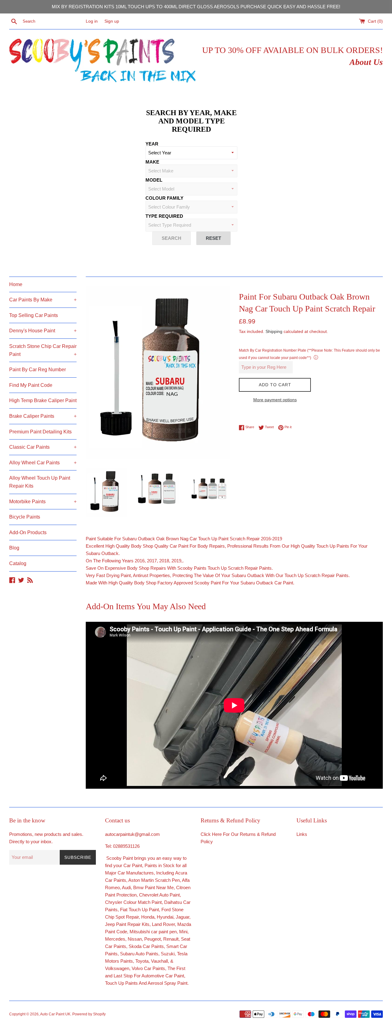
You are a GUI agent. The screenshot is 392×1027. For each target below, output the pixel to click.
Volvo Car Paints (148, 968)
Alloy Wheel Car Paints (43, 462)
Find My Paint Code (30, 385)
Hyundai (165, 916)
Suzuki (168, 953)
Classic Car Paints (43, 447)
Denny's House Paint (43, 330)
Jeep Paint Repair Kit (126, 924)
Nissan (135, 939)
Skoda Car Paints (146, 946)
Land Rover (163, 924)
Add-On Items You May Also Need (146, 606)
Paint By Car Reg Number (37, 369)
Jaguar (182, 916)
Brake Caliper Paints (43, 416)
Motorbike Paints (43, 501)
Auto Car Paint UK (55, 1014)
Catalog (17, 563)
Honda (147, 916)
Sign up (111, 21)
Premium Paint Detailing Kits (40, 431)
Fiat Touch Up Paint (139, 909)
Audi (126, 887)
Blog (14, 547)
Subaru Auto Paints (139, 953)
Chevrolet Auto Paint (159, 894)
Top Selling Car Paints (33, 315)
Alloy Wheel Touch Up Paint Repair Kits (39, 482)
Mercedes (115, 939)
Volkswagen (117, 968)
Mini (183, 931)
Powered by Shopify (89, 1014)
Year (151, 143)
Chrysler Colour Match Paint (133, 902)
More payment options (275, 399)
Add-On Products (28, 532)
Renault (171, 939)
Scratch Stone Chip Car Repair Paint (43, 350)
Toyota (142, 961)
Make (152, 161)
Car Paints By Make (43, 299)
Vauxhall (159, 961)
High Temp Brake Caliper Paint (43, 400)
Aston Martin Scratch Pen (154, 880)
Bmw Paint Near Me (153, 887)
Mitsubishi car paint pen (153, 931)
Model (153, 180)
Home (15, 284)
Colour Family (164, 198)
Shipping (274, 331)
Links (301, 834)
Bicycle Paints (24, 516)
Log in (92, 21)
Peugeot (152, 939)
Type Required (164, 216)
